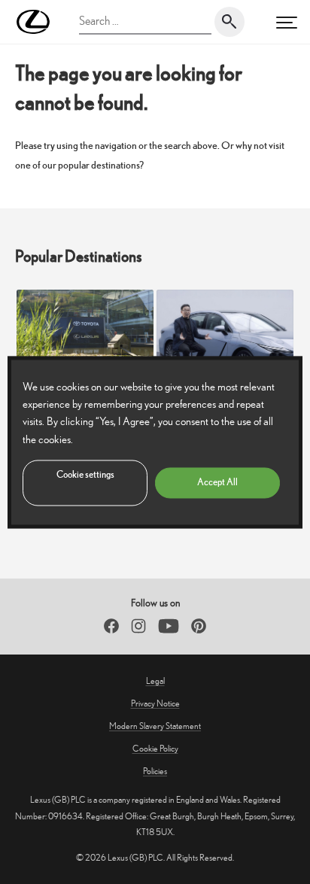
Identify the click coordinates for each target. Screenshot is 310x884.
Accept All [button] (217, 481)
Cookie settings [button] (85, 474)
